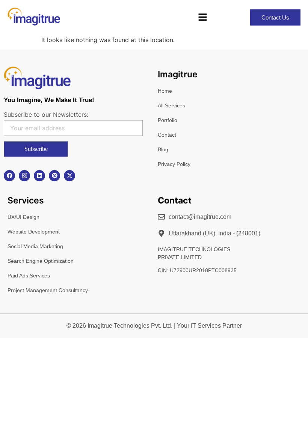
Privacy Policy (174, 164)
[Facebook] (9, 175)
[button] (202, 17)
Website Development (34, 232)
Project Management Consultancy (48, 290)
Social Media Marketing (35, 246)
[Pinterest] (54, 175)
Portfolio (167, 120)
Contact (167, 135)
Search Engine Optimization (41, 261)
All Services (171, 105)
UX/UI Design (23, 217)
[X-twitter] (69, 175)
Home (165, 91)
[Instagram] (24, 175)
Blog (163, 149)
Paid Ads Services (29, 276)
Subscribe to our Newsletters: (46, 115)
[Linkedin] (39, 175)
